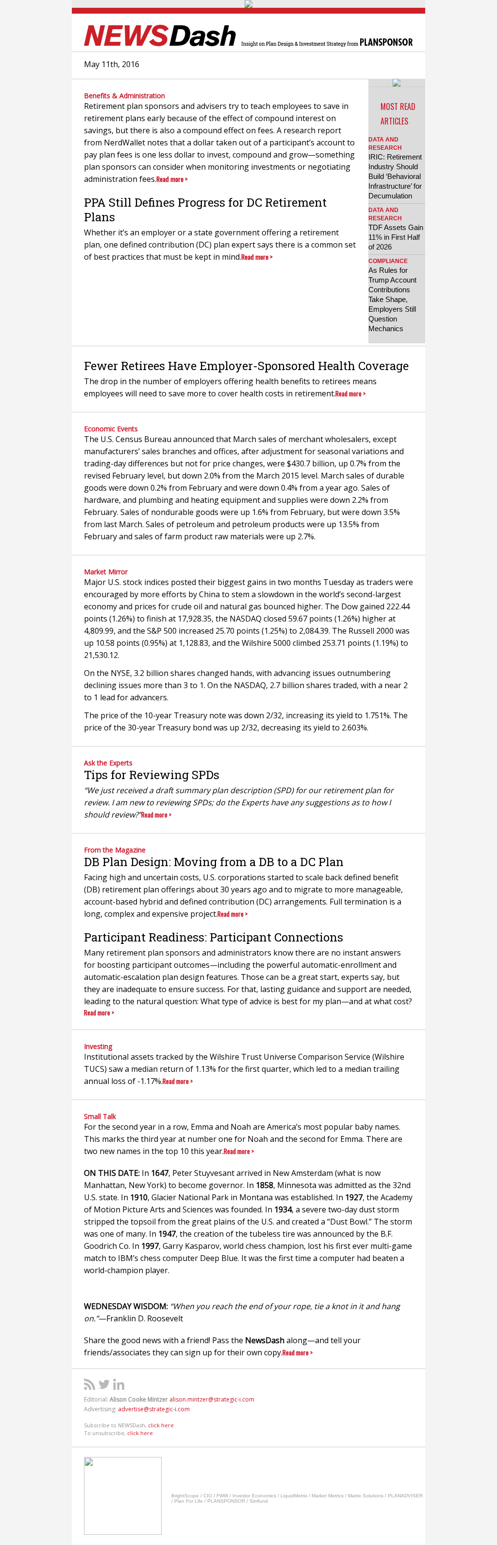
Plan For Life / (190, 1501)
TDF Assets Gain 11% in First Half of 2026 (395, 237)
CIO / (209, 1495)
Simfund (258, 1501)
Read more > (172, 179)
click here (161, 1425)
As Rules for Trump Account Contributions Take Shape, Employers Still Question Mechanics (392, 299)
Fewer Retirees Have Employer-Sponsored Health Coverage (246, 365)
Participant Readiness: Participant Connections (213, 937)
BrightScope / (187, 1495)
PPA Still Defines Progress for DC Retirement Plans (205, 210)
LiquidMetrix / (296, 1495)
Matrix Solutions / (368, 1495)
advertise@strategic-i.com (154, 1409)
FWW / (224, 1495)
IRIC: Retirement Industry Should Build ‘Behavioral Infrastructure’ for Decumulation (395, 176)
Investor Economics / (256, 1495)
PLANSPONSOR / (228, 1501)
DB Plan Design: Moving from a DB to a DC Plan (214, 862)
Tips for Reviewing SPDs (151, 774)
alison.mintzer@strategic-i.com (211, 1399)
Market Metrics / (330, 1495)
